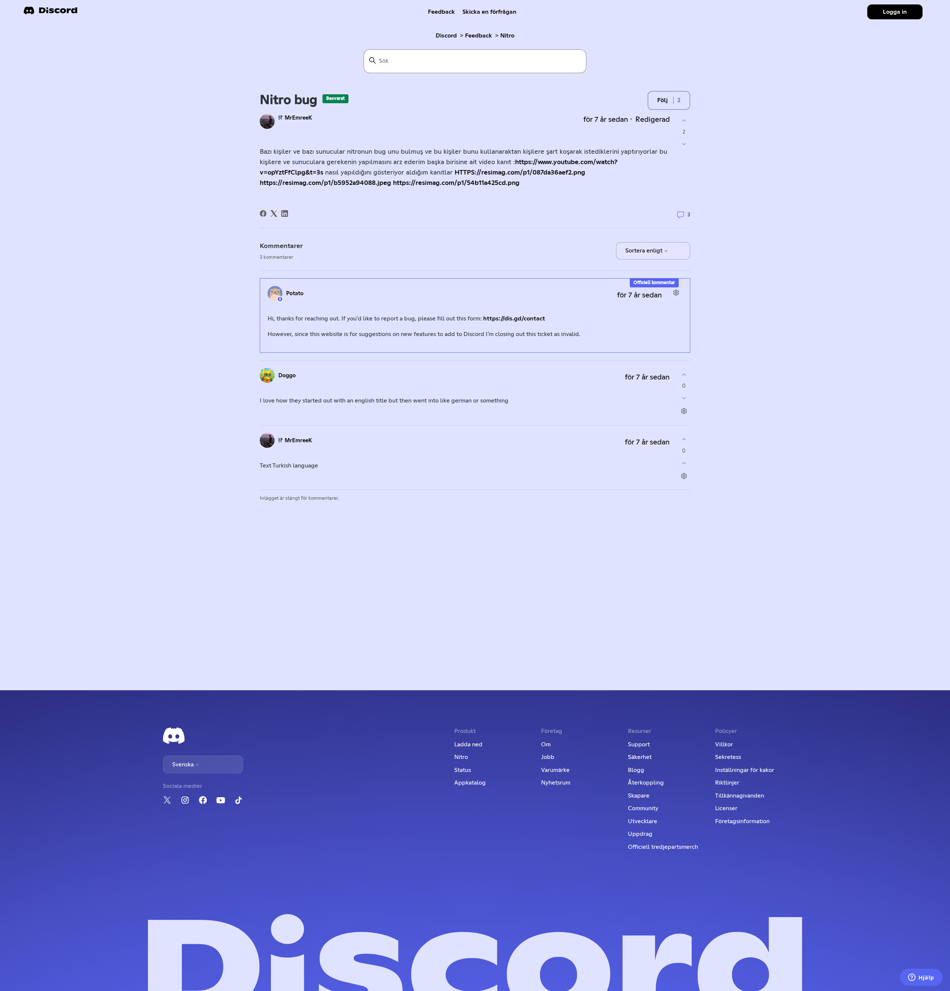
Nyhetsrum (555, 783)
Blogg (636, 770)
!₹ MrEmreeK (295, 118)
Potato (295, 293)
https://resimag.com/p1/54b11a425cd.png (456, 183)
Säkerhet (640, 757)
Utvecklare (642, 821)
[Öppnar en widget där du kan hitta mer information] (921, 978)
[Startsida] (50, 13)
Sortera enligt (644, 251)
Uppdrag (640, 834)
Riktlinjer (727, 783)
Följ (662, 100)
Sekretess (728, 757)
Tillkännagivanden (739, 796)
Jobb (547, 757)
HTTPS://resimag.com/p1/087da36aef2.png (520, 172)
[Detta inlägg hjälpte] (683, 120)
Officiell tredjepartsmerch (663, 847)
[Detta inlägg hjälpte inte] (683, 144)
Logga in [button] (895, 12)
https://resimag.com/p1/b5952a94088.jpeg (325, 183)
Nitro (507, 36)
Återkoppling (646, 783)
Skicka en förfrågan (489, 12)
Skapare (638, 796)
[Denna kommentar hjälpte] (683, 374)
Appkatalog (470, 783)
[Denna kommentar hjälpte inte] (683, 398)
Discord (446, 36)
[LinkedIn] (284, 213)
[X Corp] (274, 213)
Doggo (287, 375)
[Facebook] (263, 213)
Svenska (183, 764)
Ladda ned (468, 744)
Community (643, 808)
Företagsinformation (742, 821)
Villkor (724, 744)
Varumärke (555, 770)
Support (639, 744)
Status (462, 770)
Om (546, 744)
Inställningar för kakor (744, 770)
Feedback (441, 12)
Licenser (726, 808)
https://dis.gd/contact (514, 319)
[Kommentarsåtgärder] (675, 292)
